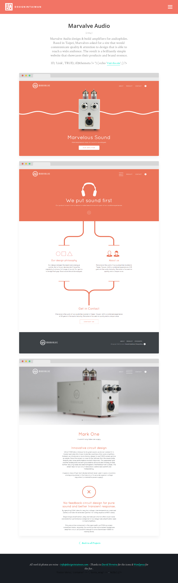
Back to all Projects (91, 543)
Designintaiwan (28, 6)
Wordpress (139, 564)
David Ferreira (109, 564)
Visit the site (113, 63)
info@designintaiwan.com (74, 564)
